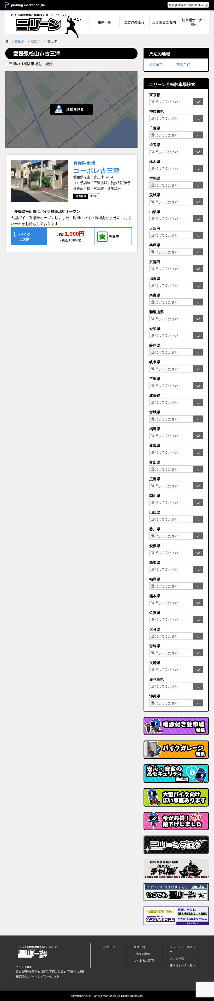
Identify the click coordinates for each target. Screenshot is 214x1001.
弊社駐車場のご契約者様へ (186, 5)
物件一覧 (139, 947)
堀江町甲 (156, 65)
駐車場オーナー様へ (182, 965)
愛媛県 (19, 41)
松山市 (35, 41)
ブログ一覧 (177, 958)
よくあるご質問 (144, 960)
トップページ (106, 947)
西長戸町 (183, 65)
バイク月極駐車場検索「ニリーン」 (37, 951)
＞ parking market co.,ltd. (25, 5)
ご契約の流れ (142, 953)
